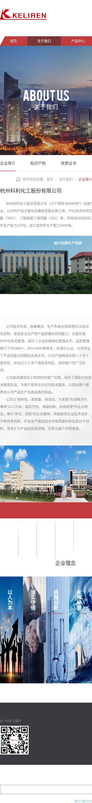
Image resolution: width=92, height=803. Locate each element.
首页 (13, 40)
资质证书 (68, 163)
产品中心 (36, 775)
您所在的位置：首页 (38, 179)
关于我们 (44, 40)
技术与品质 (66, 775)
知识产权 (38, 163)
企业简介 (7, 163)
